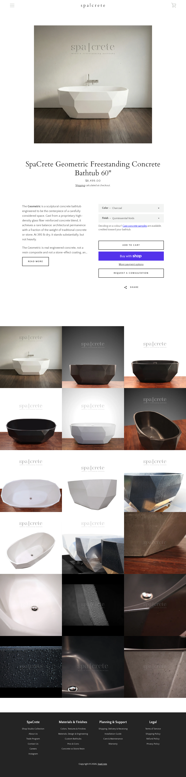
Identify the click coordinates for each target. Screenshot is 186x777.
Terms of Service (153, 729)
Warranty (113, 744)
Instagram (33, 754)
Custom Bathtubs (73, 739)
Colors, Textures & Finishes (73, 729)
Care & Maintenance (113, 739)
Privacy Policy (153, 744)
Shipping (80, 185)
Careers (33, 749)
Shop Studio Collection (33, 729)
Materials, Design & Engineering (73, 734)
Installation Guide (113, 734)
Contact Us (33, 744)
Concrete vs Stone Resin (73, 749)
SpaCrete (102, 764)
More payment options (131, 264)
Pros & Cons (73, 744)
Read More (35, 261)
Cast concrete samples (135, 226)
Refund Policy (152, 739)
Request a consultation (131, 273)
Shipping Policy (153, 734)
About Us (33, 734)
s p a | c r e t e (93, 5)
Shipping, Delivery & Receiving (113, 729)
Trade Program (33, 739)
